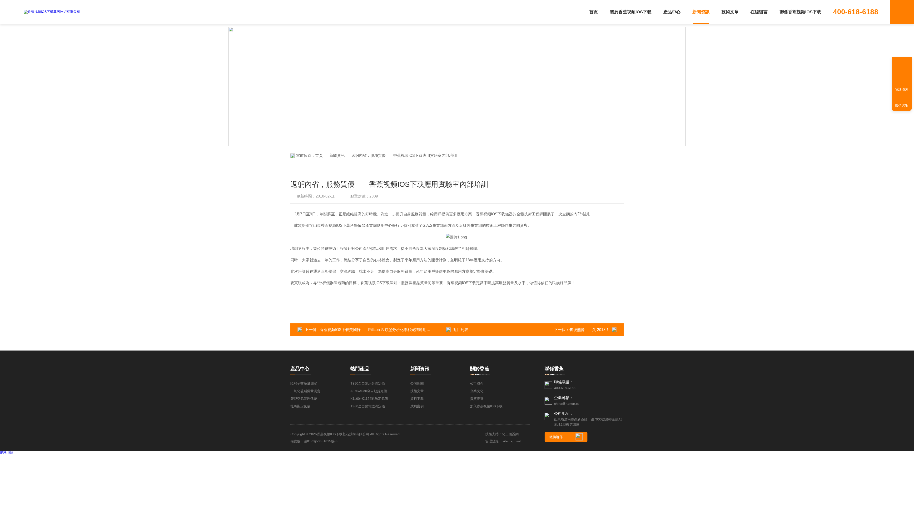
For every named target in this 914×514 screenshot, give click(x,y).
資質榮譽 (476, 398)
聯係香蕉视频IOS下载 (800, 12)
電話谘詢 (901, 89)
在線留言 (759, 12)
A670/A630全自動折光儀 (368, 391)
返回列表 (460, 330)
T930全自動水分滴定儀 (367, 383)
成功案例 (417, 406)
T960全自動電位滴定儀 (367, 406)
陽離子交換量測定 (303, 383)
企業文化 (476, 391)
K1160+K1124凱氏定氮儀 (369, 398)
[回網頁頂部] (901, 72)
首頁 (593, 12)
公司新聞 (417, 383)
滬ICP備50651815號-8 (321, 441)
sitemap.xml (511, 441)
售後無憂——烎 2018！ (589, 330)
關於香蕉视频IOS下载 (630, 12)
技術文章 (730, 12)
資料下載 (417, 398)
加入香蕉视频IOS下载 (486, 406)
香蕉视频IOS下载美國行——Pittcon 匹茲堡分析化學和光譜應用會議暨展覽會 (384, 330)
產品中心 (672, 12)
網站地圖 (6, 452)
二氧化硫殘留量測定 (305, 391)
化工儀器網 (510, 434)
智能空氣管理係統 (303, 398)
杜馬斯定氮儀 (300, 406)
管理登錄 (492, 441)
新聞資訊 (701, 12)
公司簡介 (476, 383)
